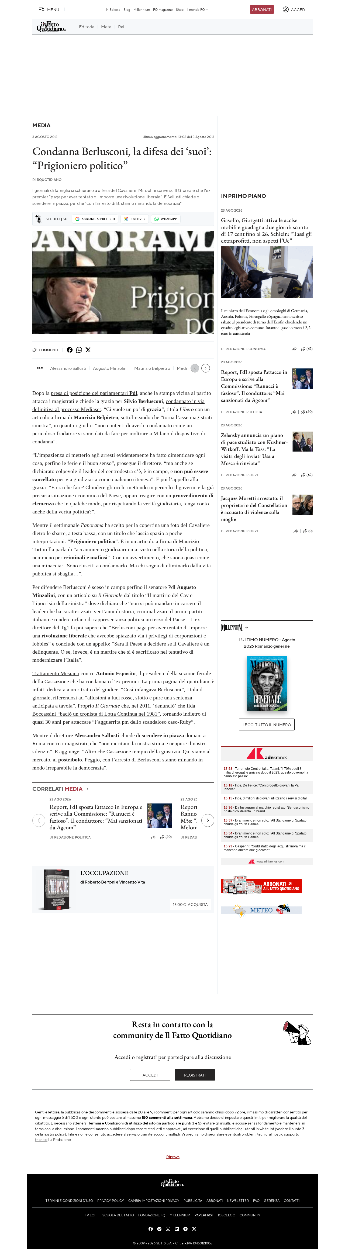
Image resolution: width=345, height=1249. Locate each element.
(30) (168, 837)
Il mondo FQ (196, 9)
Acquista (190, 904)
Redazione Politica (70, 837)
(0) (310, 531)
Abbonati (262, 9)
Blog (126, 9)
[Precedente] (38, 820)
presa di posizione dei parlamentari (94, 393)
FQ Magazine (163, 9)
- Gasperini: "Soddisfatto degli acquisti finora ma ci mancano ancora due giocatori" (265, 848)
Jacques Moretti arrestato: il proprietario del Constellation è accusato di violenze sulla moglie (254, 509)
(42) (309, 349)
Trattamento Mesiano (55, 673)
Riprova (173, 1156)
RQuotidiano (46, 180)
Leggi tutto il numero (267, 724)
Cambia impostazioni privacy (153, 1200)
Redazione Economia (243, 349)
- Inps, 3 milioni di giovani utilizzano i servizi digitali (266, 798)
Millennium (141, 9)
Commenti (48, 350)
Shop (180, 9)
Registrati (195, 1074)
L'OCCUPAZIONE (104, 873)
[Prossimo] (207, 820)
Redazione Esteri (239, 475)
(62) (309, 475)
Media (41, 125)
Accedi (150, 1074)
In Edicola (113, 9)
